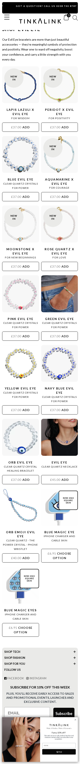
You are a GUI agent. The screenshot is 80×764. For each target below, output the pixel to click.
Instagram (37, 678)
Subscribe (63, 713)
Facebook (15, 678)
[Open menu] (6, 17)
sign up (59, 752)
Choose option (59, 556)
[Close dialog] (75, 719)
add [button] (20, 127)
